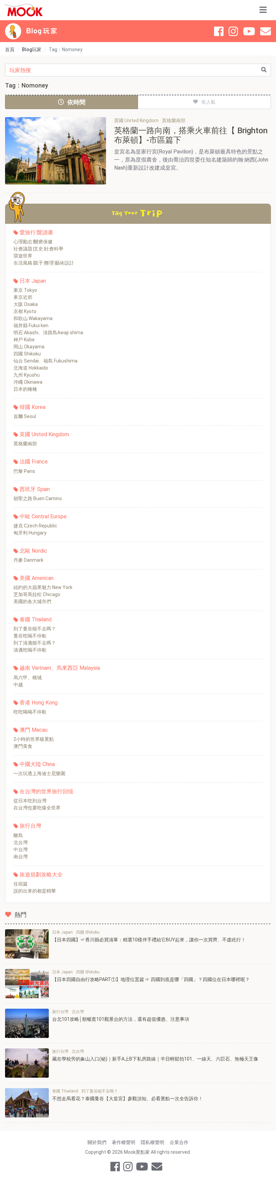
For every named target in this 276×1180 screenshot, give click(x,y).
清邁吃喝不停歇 (29, 650)
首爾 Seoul (24, 416)
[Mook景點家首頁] (24, 10)
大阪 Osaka (25, 304)
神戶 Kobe (24, 339)
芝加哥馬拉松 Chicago (36, 594)
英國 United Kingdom (44, 434)
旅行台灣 (30, 826)
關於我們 (97, 1142)
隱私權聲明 (152, 1142)
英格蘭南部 (25, 443)
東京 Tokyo (25, 290)
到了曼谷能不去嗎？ (34, 628)
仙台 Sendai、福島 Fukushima (45, 360)
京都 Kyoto (24, 311)
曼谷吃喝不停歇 (29, 635)
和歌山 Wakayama (33, 318)
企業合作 (179, 1142)
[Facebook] (218, 31)
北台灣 (20, 842)
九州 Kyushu (26, 375)
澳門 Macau (33, 730)
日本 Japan (33, 281)
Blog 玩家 (41, 31)
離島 (18, 835)
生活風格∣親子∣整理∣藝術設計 (43, 263)
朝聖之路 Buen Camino (37, 498)
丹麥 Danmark (28, 560)
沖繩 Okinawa (27, 382)
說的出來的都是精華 (34, 891)
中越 (18, 684)
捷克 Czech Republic (35, 525)
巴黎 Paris (24, 471)
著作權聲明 (123, 1142)
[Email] (265, 31)
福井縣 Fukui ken (30, 325)
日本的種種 (25, 389)
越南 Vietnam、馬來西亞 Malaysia (60, 668)
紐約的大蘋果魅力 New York (42, 587)
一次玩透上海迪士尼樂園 (39, 773)
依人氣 (208, 102)
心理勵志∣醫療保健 (33, 241)
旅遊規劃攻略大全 (41, 874)
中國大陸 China (37, 764)
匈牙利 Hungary (29, 532)
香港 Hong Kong (39, 702)
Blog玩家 (31, 49)
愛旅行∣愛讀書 (36, 232)
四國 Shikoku (27, 353)
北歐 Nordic (33, 551)
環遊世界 (22, 255)
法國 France (34, 461)
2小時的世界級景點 (33, 739)
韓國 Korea (32, 407)
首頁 (9, 49)
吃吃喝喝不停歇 (29, 712)
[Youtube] (249, 31)
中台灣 (20, 849)
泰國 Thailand (35, 619)
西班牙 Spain (35, 489)
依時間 (76, 102)
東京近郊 (22, 297)
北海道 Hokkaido (30, 368)
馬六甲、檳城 (27, 677)
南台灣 (20, 856)
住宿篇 (20, 884)
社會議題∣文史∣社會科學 (38, 248)
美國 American (37, 578)
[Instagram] (233, 31)
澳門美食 (22, 746)
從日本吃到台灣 (29, 800)
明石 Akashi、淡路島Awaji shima (48, 332)
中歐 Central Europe (43, 516)
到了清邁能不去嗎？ (34, 643)
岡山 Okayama (28, 346)
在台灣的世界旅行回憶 (46, 791)
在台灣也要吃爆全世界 (37, 807)
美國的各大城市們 (32, 601)
